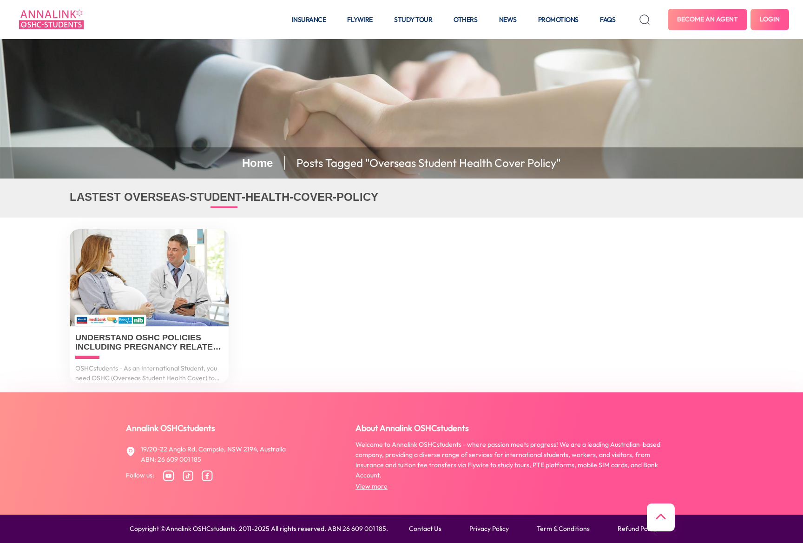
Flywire (360, 19)
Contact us (425, 528)
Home (257, 163)
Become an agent (707, 19)
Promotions (558, 19)
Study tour (413, 19)
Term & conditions (563, 528)
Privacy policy (489, 528)
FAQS (607, 19)
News (508, 19)
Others (465, 19)
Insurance (309, 19)
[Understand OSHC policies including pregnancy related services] (149, 277)
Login (770, 19)
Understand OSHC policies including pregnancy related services (147, 342)
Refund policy (637, 528)
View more (371, 486)
